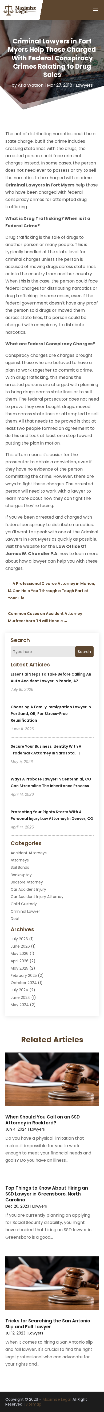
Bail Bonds (20, 867)
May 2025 (19, 968)
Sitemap (33, 1404)
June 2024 (20, 997)
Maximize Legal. (57, 1399)
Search (84, 651)
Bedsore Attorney (27, 882)
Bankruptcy (21, 875)
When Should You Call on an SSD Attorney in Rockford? (42, 1120)
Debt (15, 918)
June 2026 (20, 946)
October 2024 (24, 982)
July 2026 (19, 939)
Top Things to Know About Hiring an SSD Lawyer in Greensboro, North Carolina (46, 1194)
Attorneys (20, 860)
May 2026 (20, 953)
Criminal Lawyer (25, 911)
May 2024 (20, 1004)
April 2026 (20, 961)
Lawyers (84, 85)
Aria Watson (30, 85)
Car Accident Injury (28, 889)
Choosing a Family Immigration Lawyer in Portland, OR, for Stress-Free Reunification (51, 713)
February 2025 (24, 975)
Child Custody (24, 904)
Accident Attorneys (29, 853)
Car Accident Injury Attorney (37, 896)
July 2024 (19, 990)
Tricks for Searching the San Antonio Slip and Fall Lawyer (47, 1324)
